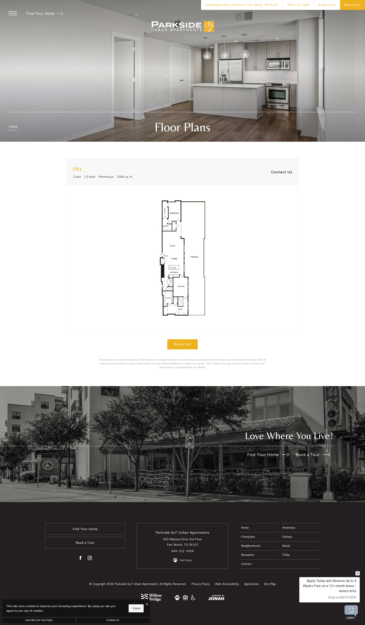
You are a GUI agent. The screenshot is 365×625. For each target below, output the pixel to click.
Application (251, 584)
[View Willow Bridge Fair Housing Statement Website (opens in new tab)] (185, 599)
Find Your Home (41, 13)
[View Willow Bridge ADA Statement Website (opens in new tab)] (193, 599)
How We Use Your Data (38, 620)
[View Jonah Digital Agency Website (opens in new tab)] (216, 598)
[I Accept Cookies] (147, 604)
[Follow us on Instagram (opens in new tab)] (90, 559)
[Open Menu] (12, 13)
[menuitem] (259, 527)
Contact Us (112, 620)
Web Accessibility (227, 584)
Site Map (270, 584)
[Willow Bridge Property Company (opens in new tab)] (151, 600)
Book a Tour (308, 454)
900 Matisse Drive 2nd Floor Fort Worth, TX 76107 (182, 542)
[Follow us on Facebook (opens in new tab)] (80, 559)
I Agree (136, 608)
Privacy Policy (200, 584)
